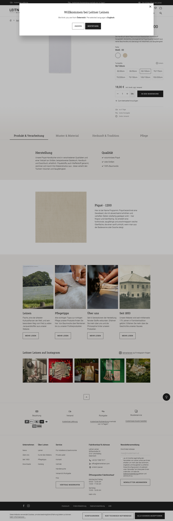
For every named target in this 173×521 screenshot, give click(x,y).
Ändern (78, 26)
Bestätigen (93, 26)
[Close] (150, 6)
